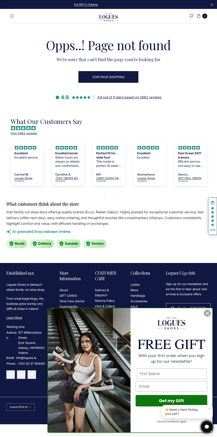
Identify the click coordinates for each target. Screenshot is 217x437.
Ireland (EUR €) (19, 407)
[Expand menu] (12, 16)
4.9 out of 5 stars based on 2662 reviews (129, 97)
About (64, 290)
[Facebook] (10, 374)
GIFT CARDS (68, 295)
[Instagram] (21, 374)
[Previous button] (5, 4)
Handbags (138, 295)
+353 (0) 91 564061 (31, 363)
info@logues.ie (25, 358)
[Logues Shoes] (108, 16)
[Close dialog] (207, 313)
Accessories (139, 301)
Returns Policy (105, 300)
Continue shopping (108, 77)
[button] (191, 16)
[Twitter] (32, 374)
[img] (111, 128)
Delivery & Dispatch (102, 292)
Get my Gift (171, 401)
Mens (134, 290)
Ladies (135, 284)
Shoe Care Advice (72, 301)
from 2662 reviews (24, 133)
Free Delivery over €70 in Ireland (108, 4)
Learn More (14, 317)
